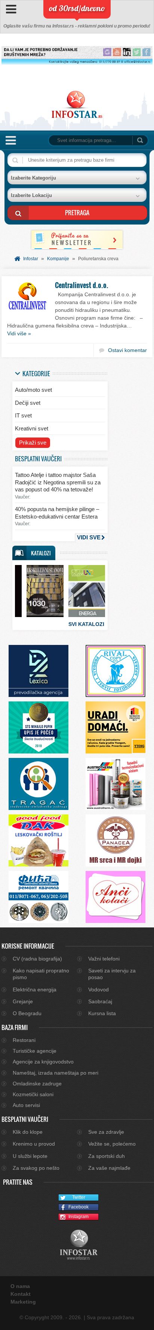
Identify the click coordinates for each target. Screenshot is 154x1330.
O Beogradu (27, 1013)
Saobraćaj (100, 1001)
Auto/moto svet (33, 390)
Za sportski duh (106, 1156)
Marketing (23, 1302)
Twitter (78, 1197)
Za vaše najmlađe (109, 1168)
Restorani (24, 1040)
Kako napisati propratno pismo (41, 974)
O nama (20, 1286)
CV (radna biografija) (37, 959)
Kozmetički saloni (33, 1094)
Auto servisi (26, 1105)
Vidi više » (19, 333)
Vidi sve (89, 537)
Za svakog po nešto (36, 1168)
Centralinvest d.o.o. (81, 285)
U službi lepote (30, 1156)
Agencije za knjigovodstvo (43, 1062)
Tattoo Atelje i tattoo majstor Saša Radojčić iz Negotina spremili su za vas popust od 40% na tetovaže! (58, 482)
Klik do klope (28, 1132)
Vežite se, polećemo (112, 1144)
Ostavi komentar (127, 350)
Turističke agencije (34, 1051)
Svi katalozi (86, 624)
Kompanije (58, 258)
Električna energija (34, 989)
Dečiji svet (27, 403)
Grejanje (23, 1001)
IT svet (23, 415)
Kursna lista (102, 1013)
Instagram (78, 1216)
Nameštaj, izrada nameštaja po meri (55, 1073)
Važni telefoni (104, 959)
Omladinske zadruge (37, 1084)
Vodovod (98, 989)
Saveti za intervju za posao (112, 974)
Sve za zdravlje (106, 1132)
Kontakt (20, 1294)
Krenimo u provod (34, 1144)
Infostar (30, 258)
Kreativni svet (31, 428)
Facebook (78, 1207)
